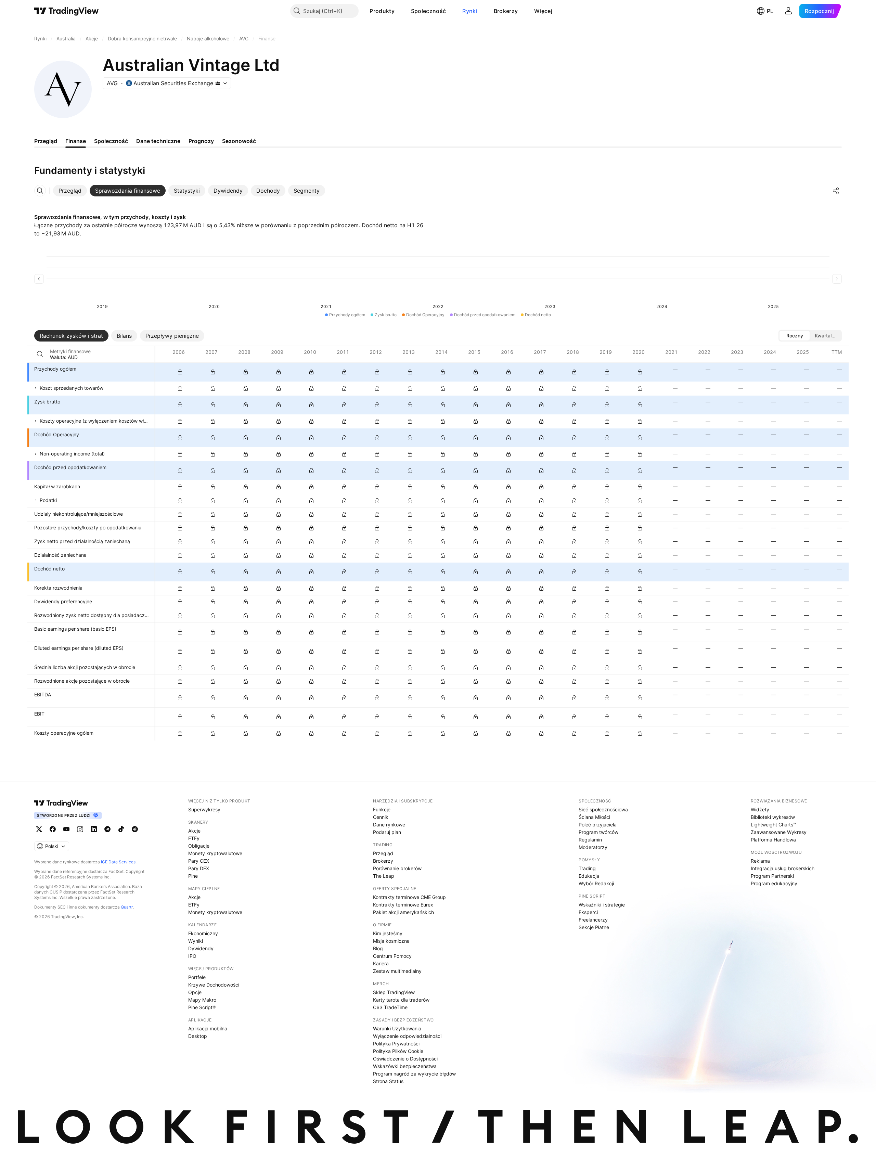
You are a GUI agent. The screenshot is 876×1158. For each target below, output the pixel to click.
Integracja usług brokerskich (782, 868)
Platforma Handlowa (773, 839)
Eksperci (588, 912)
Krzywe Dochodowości (213, 985)
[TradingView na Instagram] (80, 829)
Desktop (197, 1036)
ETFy (193, 838)
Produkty (382, 11)
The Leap (383, 876)
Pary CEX (198, 861)
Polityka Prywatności (396, 1043)
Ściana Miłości (594, 817)
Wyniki (195, 941)
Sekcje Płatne (594, 927)
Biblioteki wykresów (773, 817)
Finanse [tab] (75, 141)
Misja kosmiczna (391, 941)
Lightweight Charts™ (773, 824)
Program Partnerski (772, 876)
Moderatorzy (593, 847)
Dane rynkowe (389, 824)
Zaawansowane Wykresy (779, 832)
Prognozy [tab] (201, 141)
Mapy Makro (202, 1000)
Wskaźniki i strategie (602, 905)
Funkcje (381, 809)
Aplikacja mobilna (207, 1028)
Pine (193, 876)
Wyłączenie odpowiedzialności (407, 1036)
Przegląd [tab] (45, 141)
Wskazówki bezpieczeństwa (405, 1066)
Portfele (197, 977)
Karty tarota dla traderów (401, 1000)
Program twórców (598, 832)
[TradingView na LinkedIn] (94, 829)
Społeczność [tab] (111, 141)
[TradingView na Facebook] (52, 829)
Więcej (543, 11)
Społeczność (428, 11)
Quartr (127, 907)
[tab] (70, 190)
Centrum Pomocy (392, 956)
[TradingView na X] (39, 829)
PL (770, 11)
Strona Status (388, 1081)
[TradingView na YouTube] (66, 829)
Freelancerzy (593, 920)
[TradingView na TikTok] (121, 829)
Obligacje (198, 846)
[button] (400, 11)
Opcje (195, 992)
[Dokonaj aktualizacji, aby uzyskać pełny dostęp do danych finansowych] (180, 372)
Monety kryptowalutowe (215, 853)
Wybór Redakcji (596, 883)
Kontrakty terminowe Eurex (403, 905)
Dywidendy (201, 948)
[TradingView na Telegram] (107, 829)
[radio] (795, 335)
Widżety (760, 809)
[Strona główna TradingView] (66, 11)
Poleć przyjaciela (598, 824)
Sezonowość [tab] (239, 141)
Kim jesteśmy (387, 933)
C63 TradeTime (390, 1007)
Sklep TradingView (394, 992)
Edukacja (589, 876)
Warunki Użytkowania (397, 1028)
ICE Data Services (118, 861)
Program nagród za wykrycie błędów (414, 1074)
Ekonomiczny (203, 933)
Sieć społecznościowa (603, 809)
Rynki (469, 11)
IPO (192, 956)
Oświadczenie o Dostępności (405, 1059)
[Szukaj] (40, 354)
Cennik (380, 817)
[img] (218, 83)
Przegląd (383, 853)
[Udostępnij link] (836, 190)
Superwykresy (204, 809)
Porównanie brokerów (397, 868)
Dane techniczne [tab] (158, 141)
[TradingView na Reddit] (135, 829)
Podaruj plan (387, 832)
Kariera (381, 963)
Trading (587, 868)
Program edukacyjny (774, 883)
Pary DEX (198, 868)
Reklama (760, 861)
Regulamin (590, 839)
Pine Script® (202, 1007)
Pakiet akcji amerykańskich (403, 912)
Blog (378, 948)
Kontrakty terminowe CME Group (409, 897)
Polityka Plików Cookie (398, 1051)
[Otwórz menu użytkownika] (788, 11)
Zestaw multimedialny (397, 971)
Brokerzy (506, 11)
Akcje (194, 831)
